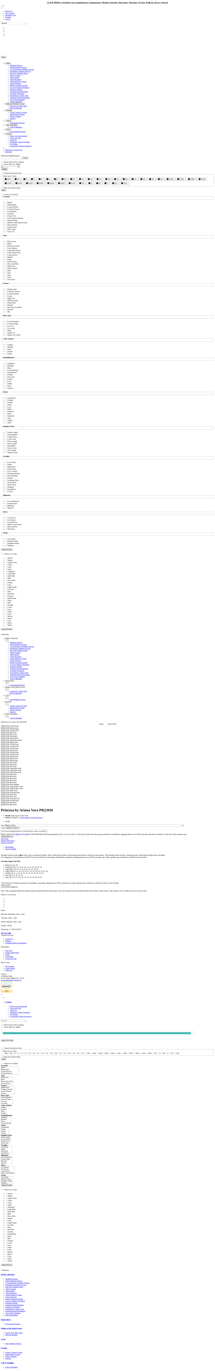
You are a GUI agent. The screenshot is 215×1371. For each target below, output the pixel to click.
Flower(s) (11, 377)
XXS (73, 183)
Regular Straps (13, 541)
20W (203, 179)
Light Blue (11, 574)
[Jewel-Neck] (6, 1153)
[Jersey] (5, 1133)
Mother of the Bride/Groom (17, 223)
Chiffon (10, 400)
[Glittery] (3, 1107)
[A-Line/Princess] (6, 1157)
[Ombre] (3, 1113)
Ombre (10, 351)
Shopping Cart (10, 15)
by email (25, 834)
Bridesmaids (12, 205)
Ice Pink (11, 589)
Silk (9, 418)
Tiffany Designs (15, 710)
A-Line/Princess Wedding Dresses (22, 646)
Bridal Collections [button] (11, 638)
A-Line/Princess (13, 501)
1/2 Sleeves (12, 518)
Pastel (10, 354)
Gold (9, 614)
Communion (12, 211)
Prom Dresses (12, 225)
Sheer (10, 330)
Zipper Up (11, 333)
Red (9, 603)
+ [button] (6, 640)
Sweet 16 (11, 232)
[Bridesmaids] (10, 1069)
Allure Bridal (14, 655)
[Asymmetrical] (6, 1139)
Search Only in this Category (14, 162)
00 (18, 179)
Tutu (9, 277)
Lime (9, 567)
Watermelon (12, 598)
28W (41, 183)
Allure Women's (15, 661)
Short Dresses (12, 268)
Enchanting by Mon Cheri (19, 673)
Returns (8, 941)
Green (10, 565)
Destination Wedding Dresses (20, 649)
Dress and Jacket (13, 246)
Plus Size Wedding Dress (19, 651)
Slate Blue (11, 576)
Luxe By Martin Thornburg (19, 665)
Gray (9, 621)
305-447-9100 (6, 933)
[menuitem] (109, 11)
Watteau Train (12, 452)
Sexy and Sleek (13, 264)
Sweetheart (11, 489)
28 (144, 179)
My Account (9, 13)
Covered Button (13, 321)
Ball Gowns (12, 241)
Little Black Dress (14, 250)
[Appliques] (6, 1117)
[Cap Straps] (6, 1177)
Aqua (10, 569)
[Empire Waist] (6, 1159)
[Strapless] (6, 1183)
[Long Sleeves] (8, 1171)
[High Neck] (6, 1151)
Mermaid (11, 506)
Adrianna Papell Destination (20, 675)
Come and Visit (10, 959)
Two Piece (11, 279)
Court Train (12, 439)
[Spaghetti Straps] (6, 1181)
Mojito (10, 560)
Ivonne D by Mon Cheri (18, 691)
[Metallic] (3, 1109)
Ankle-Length (13, 432)
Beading (11, 366)
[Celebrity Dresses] (8, 1089)
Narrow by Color (11, 554)
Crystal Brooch (13, 370)
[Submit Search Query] (26, 1021)
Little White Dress (14, 253)
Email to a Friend (7, 843)
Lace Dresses (12, 248)
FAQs (7, 955)
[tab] (109, 658)
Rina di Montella (16, 693)
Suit (9, 273)
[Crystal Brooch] (6, 1123)
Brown (10, 616)
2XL (125, 183)
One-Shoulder (13, 476)
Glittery (10, 345)
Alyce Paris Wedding (17, 677)
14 (82, 179)
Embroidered (12, 372)
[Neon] (3, 1111)
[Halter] (6, 1149)
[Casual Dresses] (10, 1071)
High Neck (11, 467)
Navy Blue (11, 580)
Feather (10, 375)
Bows (10, 368)
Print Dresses (12, 262)
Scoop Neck (12, 482)
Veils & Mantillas (16, 679)
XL (116, 183)
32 (161, 179)
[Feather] (5, 1131)
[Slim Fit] (6, 1163)
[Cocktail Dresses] (10, 1073)
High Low (11, 298)
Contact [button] (8, 1002)
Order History (10, 968)
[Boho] (7, 1079)
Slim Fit (10, 508)
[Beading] (6, 1119)
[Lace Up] (7, 1101)
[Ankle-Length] (6, 1137)
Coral (10, 607)
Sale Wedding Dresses (18, 700)
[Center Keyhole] (8, 1091)
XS (83, 183)
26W (30, 183)
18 (100, 179)
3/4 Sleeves (12, 520)
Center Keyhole (13, 294)
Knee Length (12, 443)
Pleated (10, 305)
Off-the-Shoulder (14, 474)
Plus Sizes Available (15, 307)
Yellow (10, 558)
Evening (11, 214)
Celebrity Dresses (14, 292)
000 (9, 179)
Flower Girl (12, 216)
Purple (10, 583)
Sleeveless (11, 529)
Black (10, 618)
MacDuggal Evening (17, 708)
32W (62, 183)
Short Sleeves (12, 527)
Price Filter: (9, 164)
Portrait (10, 478)
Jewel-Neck (12, 469)
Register (8, 17)
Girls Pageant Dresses (15, 218)
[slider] (193, 1033)
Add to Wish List (7, 836)
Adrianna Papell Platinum (19, 669)
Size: (2, 825)
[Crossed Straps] (7, 1099)
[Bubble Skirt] (8, 1088)
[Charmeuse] (5, 1127)
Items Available (10, 849)
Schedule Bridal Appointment (15, 943)
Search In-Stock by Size (13, 173)
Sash (9, 386)
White (10, 625)
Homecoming (12, 220)
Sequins (10, 388)
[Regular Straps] (6, 1179)
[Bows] (6, 1121)
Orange (10, 605)
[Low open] (7, 1103)
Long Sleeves (12, 522)
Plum (9, 600)
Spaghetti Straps (13, 543)
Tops (9, 275)
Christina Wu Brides (17, 671)
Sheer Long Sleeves (15, 524)
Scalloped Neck (13, 480)
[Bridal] (10, 1068)
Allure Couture (15, 653)
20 (109, 179)
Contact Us (9, 939)
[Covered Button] (7, 1097)
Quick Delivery (36, 818)
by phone (16, 834)
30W (52, 183)
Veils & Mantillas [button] (11, 714)
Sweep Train (12, 448)
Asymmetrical (12, 435)
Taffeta (10, 420)
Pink (9, 592)
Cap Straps (11, 539)
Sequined (11, 416)
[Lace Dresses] (7, 1083)
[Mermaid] (6, 1161)
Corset (10, 296)
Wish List (8, 11)
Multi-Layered (13, 301)
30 (153, 179)
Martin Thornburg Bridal (18, 663)
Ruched (10, 309)
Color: (3, 828)
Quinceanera (12, 227)
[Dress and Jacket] (7, 1081)
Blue (9, 578)
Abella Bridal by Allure (18, 659)
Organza (11, 411)
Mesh (10, 409)
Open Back (12, 303)
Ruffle (10, 384)
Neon (10, 349)
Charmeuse (12, 398)
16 (91, 179)
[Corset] (8, 1093)
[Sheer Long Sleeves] (8, 1173)
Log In (7, 19)
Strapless (11, 487)
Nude (10, 612)
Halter (10, 465)
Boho (10, 244)
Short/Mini (11, 446)
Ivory (10, 609)
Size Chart (4, 839)
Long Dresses (12, 255)
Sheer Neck (12, 485)
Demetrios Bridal (16, 667)
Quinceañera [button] (9, 681)
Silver (10, 623)
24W (20, 183)
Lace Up (11, 326)
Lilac (9, 585)
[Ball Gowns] (7, 1078)
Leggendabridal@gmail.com (11, 980)
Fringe (10, 379)
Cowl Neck (12, 462)
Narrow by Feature (11, 194)
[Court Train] (6, 1143)
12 (74, 179)
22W (9, 183)
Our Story (8, 951)
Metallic (10, 347)
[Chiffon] (5, 1129)
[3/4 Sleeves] (8, 1169)
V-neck (10, 491)
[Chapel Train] (6, 1141)
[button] (8, 63)
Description (9, 847)
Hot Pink (11, 594)
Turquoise (11, 571)
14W (171, 179)
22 (117, 179)
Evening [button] (8, 702)
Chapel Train (12, 437)
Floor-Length (12, 441)
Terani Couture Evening (18, 706)
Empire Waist (12, 504)
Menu (3, 57)
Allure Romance (16, 657)
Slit (9, 312)
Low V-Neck (12, 471)
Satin (9, 414)
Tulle (9, 423)
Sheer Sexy (12, 266)
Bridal (10, 202)
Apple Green (12, 562)
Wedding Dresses (16, 642)
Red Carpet (12, 229)
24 (126, 179)
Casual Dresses (13, 207)
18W (192, 179)
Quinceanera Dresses (17, 685)
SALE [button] (7, 695)
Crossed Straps (13, 324)
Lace (9, 381)
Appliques (11, 363)
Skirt (9, 271)
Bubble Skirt (12, 289)
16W (182, 179)
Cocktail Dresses (13, 209)
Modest (10, 257)
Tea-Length (12, 450)
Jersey (10, 405)
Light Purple (12, 587)
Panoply (13, 712)
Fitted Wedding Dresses (18, 644)
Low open (11, 328)
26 (135, 179)
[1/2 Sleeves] (8, 1167)
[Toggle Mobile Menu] (2, 994)
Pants (9, 259)
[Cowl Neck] (6, 1147)
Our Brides (9, 957)
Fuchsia (10, 596)
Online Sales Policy (8, 841)
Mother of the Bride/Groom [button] (15, 687)
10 (65, 179)
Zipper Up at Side (14, 335)
